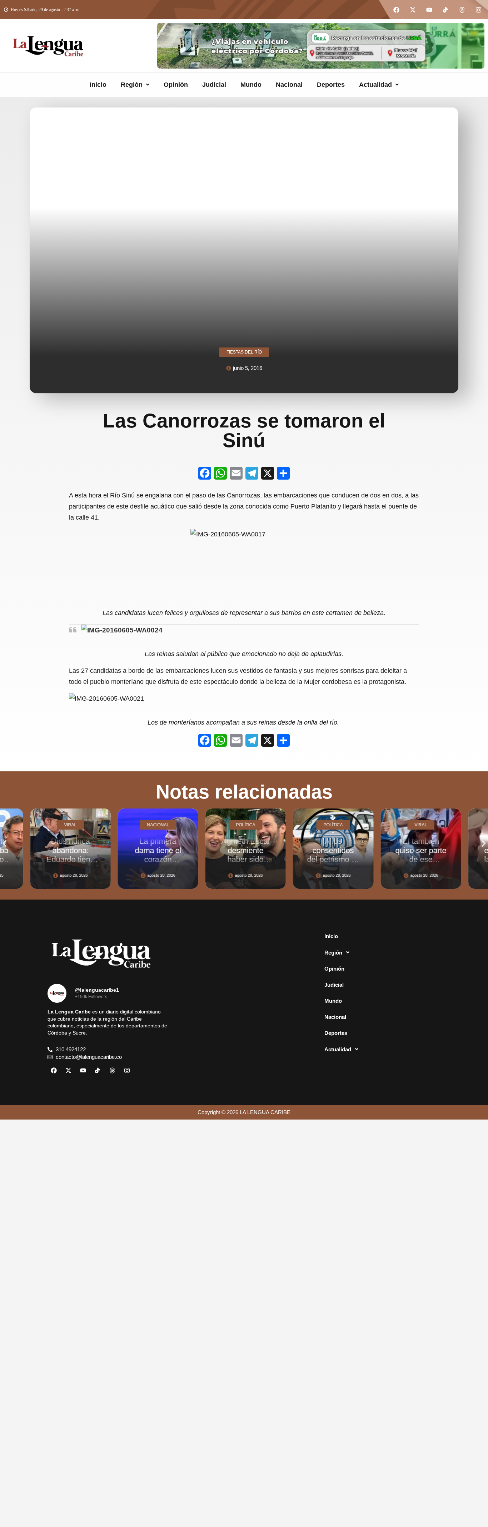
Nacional (289, 84)
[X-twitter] (413, 10)
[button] (135, 84)
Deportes (331, 84)
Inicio (98, 84)
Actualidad (375, 84)
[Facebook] (396, 10)
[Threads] (462, 10)
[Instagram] (478, 10)
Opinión (176, 84)
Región (132, 84)
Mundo (251, 84)
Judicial (214, 84)
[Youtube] (429, 10)
